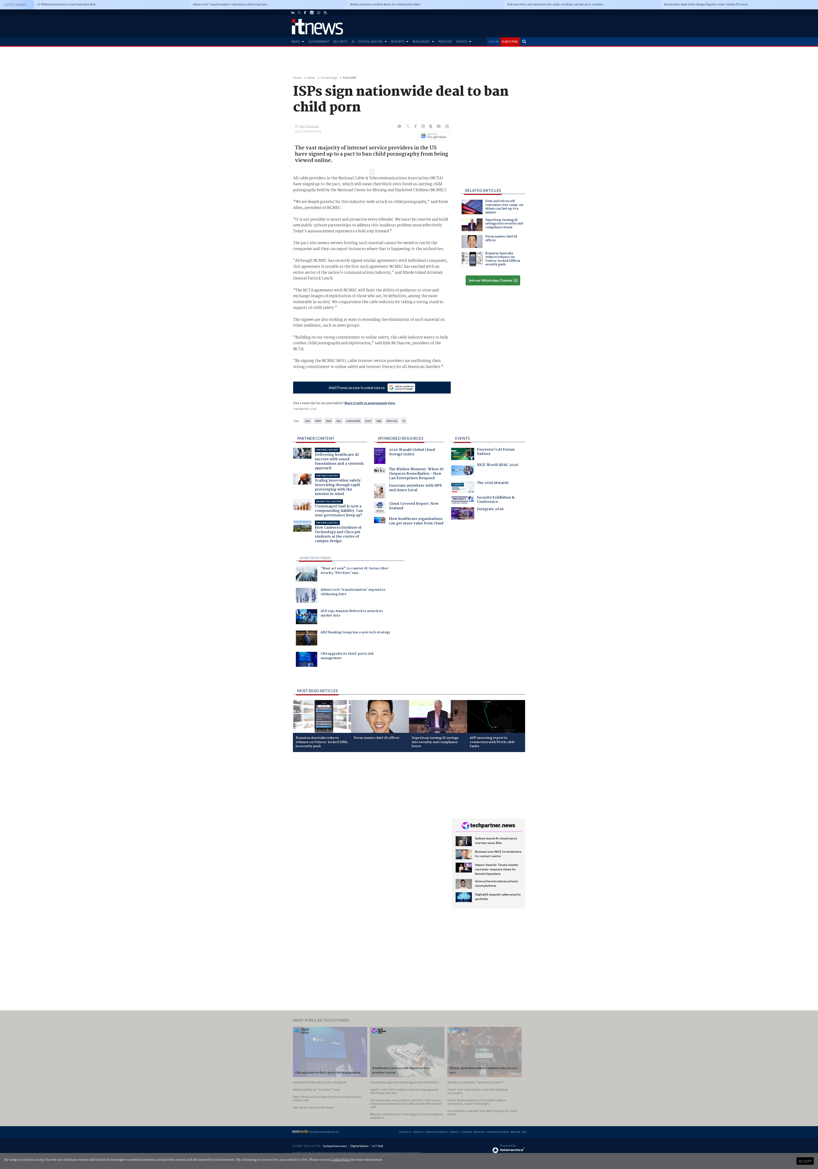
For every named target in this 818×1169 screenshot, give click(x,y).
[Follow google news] (433, 136)
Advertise (479, 1131)
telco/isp (391, 420)
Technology (329, 78)
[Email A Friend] (439, 126)
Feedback (466, 1131)
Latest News (15, 5)
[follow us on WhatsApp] (319, 12)
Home (297, 78)
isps (338, 420)
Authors (454, 1131)
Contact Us (405, 1131)
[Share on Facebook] (415, 126)
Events (462, 438)
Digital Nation (359, 1146)
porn (368, 420)
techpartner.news (335, 1146)
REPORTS (397, 41)
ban (307, 420)
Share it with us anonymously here (369, 403)
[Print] (446, 126)
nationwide (353, 420)
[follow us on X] (299, 12)
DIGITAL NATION (370, 41)
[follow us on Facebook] (305, 12)
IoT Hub (377, 1146)
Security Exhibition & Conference (495, 500)
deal (328, 420)
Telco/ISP (349, 78)
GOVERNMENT (318, 41)
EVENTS (461, 41)
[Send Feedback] (431, 126)
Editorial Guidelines (436, 1131)
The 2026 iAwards (493, 483)
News (311, 78)
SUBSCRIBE (510, 41)
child (318, 420)
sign (378, 420)
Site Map (515, 1131)
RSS (524, 1131)
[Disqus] (369, 812)
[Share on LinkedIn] (423, 126)
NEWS (295, 41)
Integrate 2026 (490, 509)
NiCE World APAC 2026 (497, 465)
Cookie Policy (340, 1159)
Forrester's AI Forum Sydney (496, 452)
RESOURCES (420, 41)
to (403, 420)
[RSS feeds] (325, 12)
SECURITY (340, 41)
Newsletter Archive (498, 1131)
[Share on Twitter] (408, 126)
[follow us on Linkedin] (293, 12)
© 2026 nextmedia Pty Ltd (324, 1131)
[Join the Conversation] (399, 126)
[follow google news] (312, 12)
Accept (805, 1161)
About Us (418, 1131)
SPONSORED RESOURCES (400, 438)
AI (353, 41)
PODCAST (445, 41)
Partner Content (315, 438)
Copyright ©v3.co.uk (304, 408)
